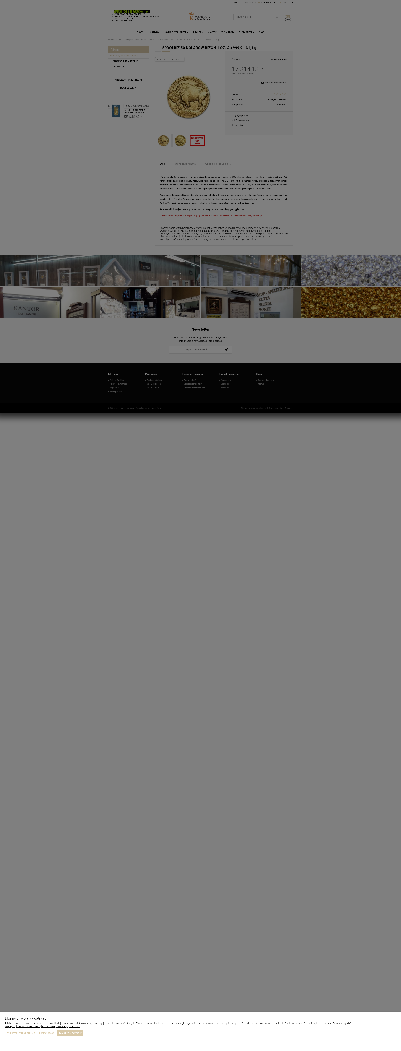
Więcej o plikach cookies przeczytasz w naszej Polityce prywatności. (42, 1026)
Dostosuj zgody (47, 1033)
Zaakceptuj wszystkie (70, 1033)
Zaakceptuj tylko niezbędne (21, 1033)
